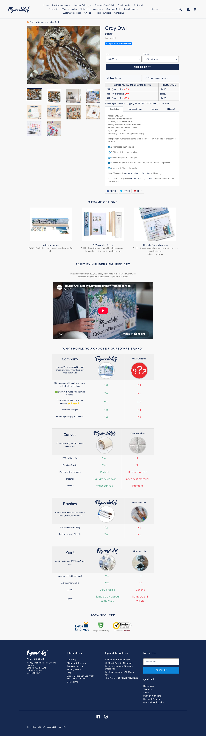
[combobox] (166, 9)
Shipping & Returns (76, 663)
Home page (149, 686)
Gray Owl (54, 22)
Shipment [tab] (171, 109)
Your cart (147, 689)
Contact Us (72, 682)
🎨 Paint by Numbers (36, 22)
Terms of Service (75, 666)
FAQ (69, 672)
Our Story (71, 659)
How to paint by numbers (117, 659)
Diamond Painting (152, 699)
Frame (146, 54)
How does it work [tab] (135, 109)
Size (108, 54)
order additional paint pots (137, 173)
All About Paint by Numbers (118, 663)
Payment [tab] (154, 109)
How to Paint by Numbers (142, 178)
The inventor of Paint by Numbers (121, 678)
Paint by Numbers (152, 696)
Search (146, 692)
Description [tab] (114, 109)
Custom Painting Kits (153, 702)
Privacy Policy (74, 669)
